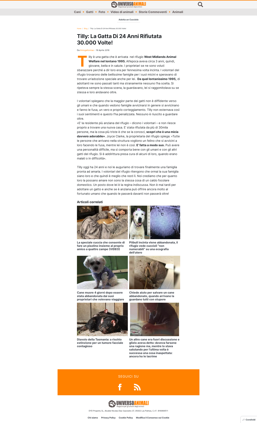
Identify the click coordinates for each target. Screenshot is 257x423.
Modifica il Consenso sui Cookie (152, 417)
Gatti (89, 12)
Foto (102, 12)
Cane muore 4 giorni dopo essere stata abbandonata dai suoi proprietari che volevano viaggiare (100, 296)
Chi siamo (93, 417)
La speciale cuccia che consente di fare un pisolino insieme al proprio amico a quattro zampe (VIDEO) (101, 246)
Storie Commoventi (153, 12)
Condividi (250, 419)
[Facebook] (119, 387)
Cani (77, 12)
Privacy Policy (108, 417)
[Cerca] (200, 4)
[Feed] (137, 387)
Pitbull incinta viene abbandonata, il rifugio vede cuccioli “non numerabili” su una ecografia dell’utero (153, 247)
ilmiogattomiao (87, 50)
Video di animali (122, 12)
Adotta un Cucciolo (129, 19)
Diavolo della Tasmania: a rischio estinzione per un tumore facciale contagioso (100, 343)
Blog (85, 28)
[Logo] (128, 4)
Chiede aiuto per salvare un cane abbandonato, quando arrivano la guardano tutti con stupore (151, 296)
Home (79, 28)
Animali (177, 12)
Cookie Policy (126, 417)
